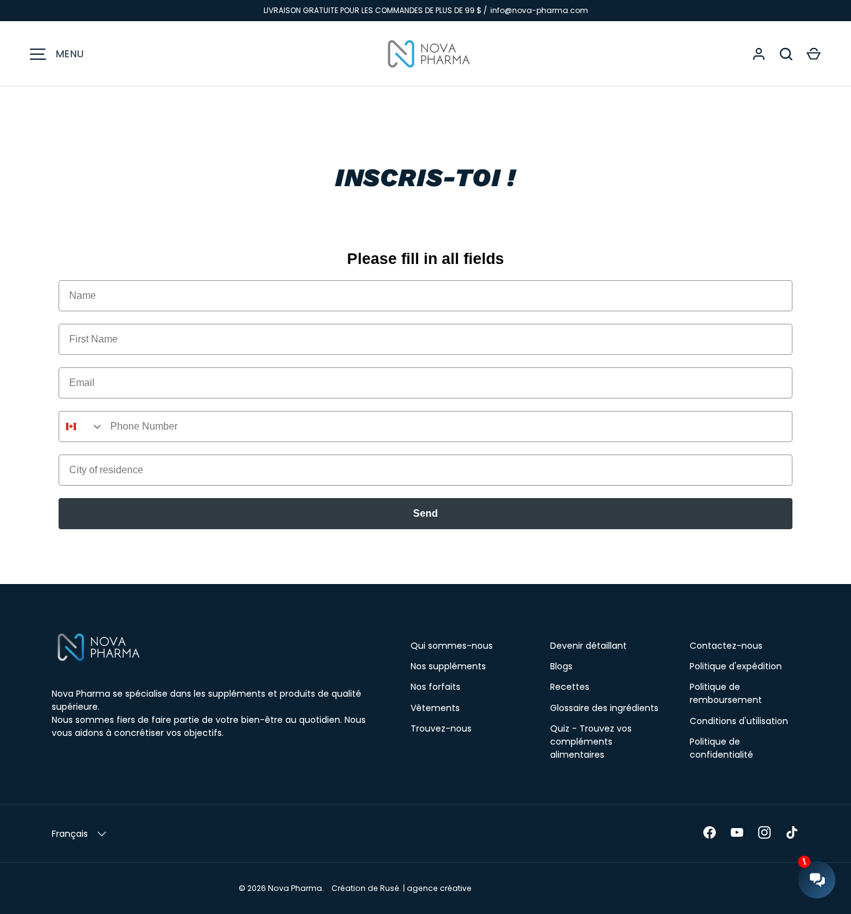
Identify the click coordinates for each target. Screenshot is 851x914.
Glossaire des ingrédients (604, 708)
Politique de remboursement (726, 693)
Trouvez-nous (441, 728)
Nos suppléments (448, 666)
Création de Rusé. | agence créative (401, 888)
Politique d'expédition (736, 666)
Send (425, 513)
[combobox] (81, 426)
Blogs (561, 666)
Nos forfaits (435, 687)
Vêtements (435, 708)
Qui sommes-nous (452, 645)
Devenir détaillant (588, 645)
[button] (813, 54)
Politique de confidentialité (721, 748)
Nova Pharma (295, 888)
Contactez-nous (726, 645)
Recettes (569, 687)
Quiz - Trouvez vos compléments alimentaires (591, 741)
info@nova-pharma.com (539, 10)
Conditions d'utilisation (739, 721)
